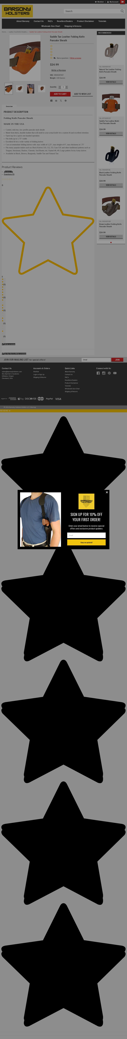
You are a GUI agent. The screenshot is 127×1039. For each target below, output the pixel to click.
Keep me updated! (86, 542)
